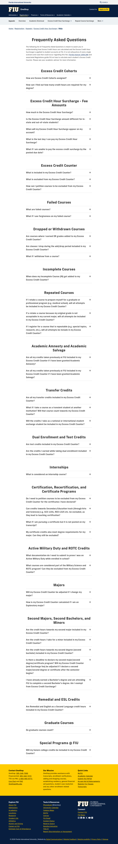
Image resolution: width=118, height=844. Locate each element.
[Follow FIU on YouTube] (89, 817)
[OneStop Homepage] (19, 9)
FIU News (81, 815)
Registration (19, 29)
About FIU (12, 805)
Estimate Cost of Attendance (20, 829)
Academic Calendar (85, 776)
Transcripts (82, 787)
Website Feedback (70, 839)
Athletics (12, 821)
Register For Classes (85, 784)
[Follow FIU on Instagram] (79, 817)
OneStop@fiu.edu (15, 784)
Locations (12, 813)
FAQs (61, 29)
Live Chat (12, 781)
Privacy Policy (96, 839)
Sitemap (105, 839)
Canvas (46, 816)
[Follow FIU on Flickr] (92, 817)
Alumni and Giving (16, 824)
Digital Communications (54, 839)
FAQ (21, 781)
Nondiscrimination (50, 826)
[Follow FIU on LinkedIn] (81, 817)
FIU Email (46, 818)
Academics (13, 810)
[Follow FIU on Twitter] (87, 817)
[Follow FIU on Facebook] (84, 817)
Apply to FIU (104, 9)
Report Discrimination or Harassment (57, 832)
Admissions (13, 808)
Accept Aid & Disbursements (89, 781)
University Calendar (51, 808)
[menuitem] (13, 15)
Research (12, 816)
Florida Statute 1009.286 (78, 55)
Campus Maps (48, 810)
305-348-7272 (25, 776)
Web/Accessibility (84, 839)
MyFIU (80, 773)
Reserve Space (49, 824)
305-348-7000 (22, 773)
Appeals (12, 21)
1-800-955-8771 (25, 779)
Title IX (46, 829)
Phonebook (47, 805)
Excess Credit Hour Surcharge (45, 29)
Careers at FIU (14, 826)
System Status (48, 821)
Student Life (13, 818)
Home (11, 29)
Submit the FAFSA (85, 779)
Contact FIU (82, 812)
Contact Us (93, 9)
